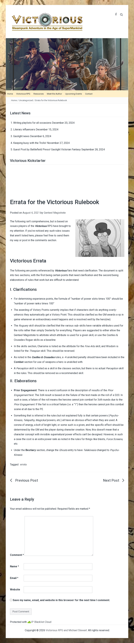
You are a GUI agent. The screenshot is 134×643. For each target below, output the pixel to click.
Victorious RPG (23, 94)
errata (23, 464)
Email (14, 578)
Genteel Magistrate (55, 212)
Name (14, 566)
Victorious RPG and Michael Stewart (66, 630)
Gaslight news (21, 136)
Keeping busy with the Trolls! (29, 142)
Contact (88, 94)
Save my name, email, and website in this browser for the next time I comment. (61, 600)
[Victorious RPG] (67, 64)
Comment (17, 555)
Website (15, 589)
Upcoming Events (73, 94)
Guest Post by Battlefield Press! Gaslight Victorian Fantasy (47, 149)
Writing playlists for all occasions (32, 122)
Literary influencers (24, 129)
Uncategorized (26, 100)
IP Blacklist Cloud (41, 622)
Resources (39, 94)
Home (10, 94)
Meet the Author (54, 94)
